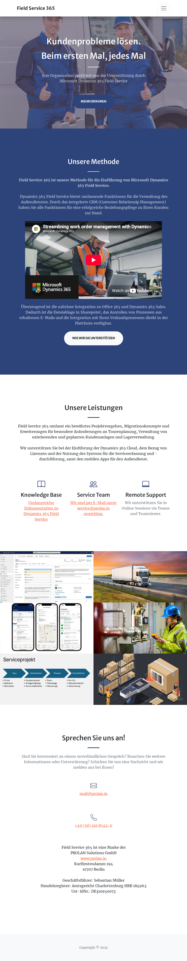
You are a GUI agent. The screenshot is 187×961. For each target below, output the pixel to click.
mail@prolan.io (94, 793)
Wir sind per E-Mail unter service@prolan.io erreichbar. (93, 508)
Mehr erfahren (93, 101)
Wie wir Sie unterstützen (93, 338)
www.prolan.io (93, 858)
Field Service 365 (36, 8)
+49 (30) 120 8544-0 (93, 825)
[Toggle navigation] (163, 8)
